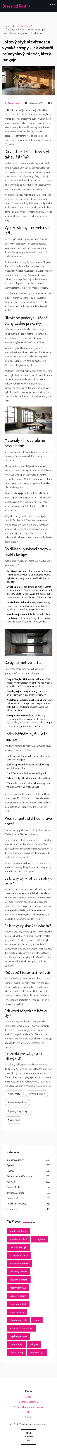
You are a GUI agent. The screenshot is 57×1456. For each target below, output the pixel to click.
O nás (28, 1396)
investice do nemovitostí (21, 1328)
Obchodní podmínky (28, 1401)
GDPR (28, 1411)
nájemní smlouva (18, 1287)
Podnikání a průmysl (16, 1203)
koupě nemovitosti (19, 1279)
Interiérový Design (21, 26)
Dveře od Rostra (16, 6)
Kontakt (28, 1416)
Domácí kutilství (14, 1187)
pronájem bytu (37, 1352)
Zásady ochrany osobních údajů (28, 1406)
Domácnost (12, 1198)
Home (6, 26)
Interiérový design (15, 1160)
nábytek (34, 1344)
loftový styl (15, 1093)
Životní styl (12, 1209)
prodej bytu (39, 1239)
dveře (37, 1320)
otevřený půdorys (18, 1102)
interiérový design (18, 1231)
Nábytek (11, 1181)
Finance (10, 1171)
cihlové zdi (15, 1119)
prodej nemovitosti (19, 1255)
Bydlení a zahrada (15, 1192)
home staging (16, 1344)
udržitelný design (18, 1295)
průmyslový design (19, 1111)
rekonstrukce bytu (18, 1247)
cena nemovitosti (18, 1303)
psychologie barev (18, 1336)
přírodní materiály (18, 1320)
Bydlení (10, 1165)
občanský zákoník (18, 1271)
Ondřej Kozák (13, 103)
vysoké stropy (38, 1093)
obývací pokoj (16, 1352)
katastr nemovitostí (19, 1263)
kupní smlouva (17, 1311)
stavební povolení (18, 1239)
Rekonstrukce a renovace (19, 1176)
